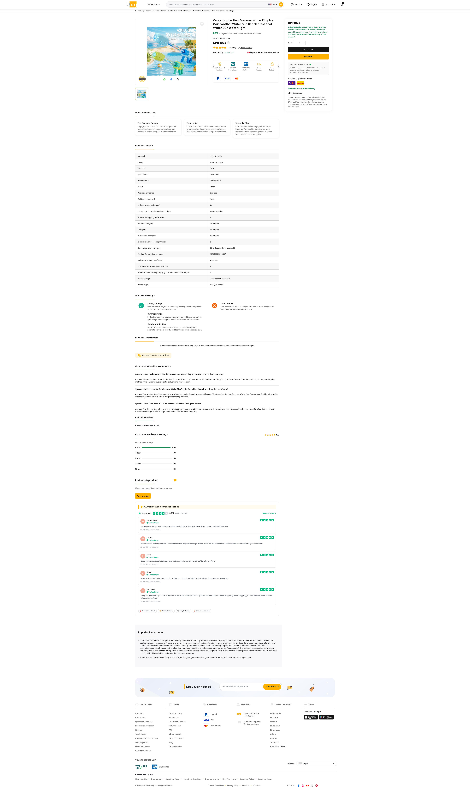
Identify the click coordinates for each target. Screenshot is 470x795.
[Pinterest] (316, 786)
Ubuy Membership (143, 751)
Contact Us (140, 717)
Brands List (174, 717)
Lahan (273, 734)
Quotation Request (143, 721)
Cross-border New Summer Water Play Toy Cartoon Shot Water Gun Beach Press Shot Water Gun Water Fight (190, 11)
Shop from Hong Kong (192, 779)
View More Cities (277, 746)
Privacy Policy (232, 785)
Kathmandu (275, 713)
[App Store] (311, 718)
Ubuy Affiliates (175, 746)
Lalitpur (273, 721)
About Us (139, 713)
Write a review (143, 496)
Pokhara (274, 717)
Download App (175, 713)
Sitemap (139, 730)
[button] (296, 4)
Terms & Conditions (216, 785)
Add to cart (308, 49)
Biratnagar (275, 730)
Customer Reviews (177, 721)
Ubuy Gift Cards (176, 738)
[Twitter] (312, 786)
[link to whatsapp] (164, 79)
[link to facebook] (171, 79)
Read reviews (268, 513)
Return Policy (175, 726)
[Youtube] (307, 786)
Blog (171, 742)
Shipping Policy (141, 742)
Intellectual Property (144, 726)
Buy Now (308, 57)
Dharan (273, 738)
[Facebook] (299, 786)
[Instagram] (303, 786)
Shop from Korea (212, 779)
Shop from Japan (173, 779)
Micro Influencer (142, 746)
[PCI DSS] (141, 767)
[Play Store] (326, 718)
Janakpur (274, 742)
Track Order (140, 734)
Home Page (140, 11)
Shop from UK (156, 779)
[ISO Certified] (159, 767)
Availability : (218, 52)
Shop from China (229, 779)
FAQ (171, 730)
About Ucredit (175, 734)
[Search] (281, 4)
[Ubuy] (131, 4)
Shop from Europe (265, 779)
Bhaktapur (275, 726)
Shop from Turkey (247, 779)
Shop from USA (141, 779)
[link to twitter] (178, 79)
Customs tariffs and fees (146, 738)
